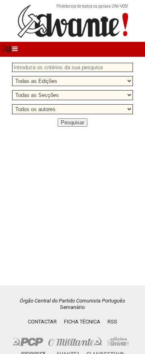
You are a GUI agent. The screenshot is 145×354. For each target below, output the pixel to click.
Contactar (42, 322)
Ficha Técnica (82, 322)
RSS (112, 322)
